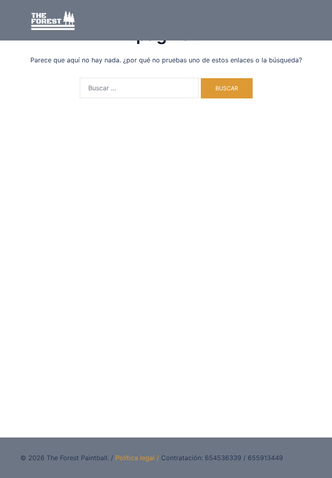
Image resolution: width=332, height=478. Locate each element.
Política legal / (137, 458)
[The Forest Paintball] (53, 19)
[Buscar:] (139, 88)
